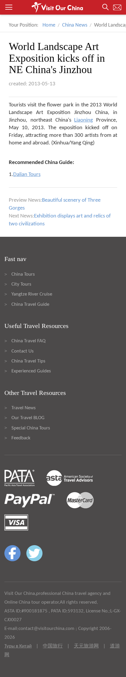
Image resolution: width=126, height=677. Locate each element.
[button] (63, 7)
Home (48, 25)
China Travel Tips (28, 361)
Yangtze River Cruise (31, 294)
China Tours (23, 274)
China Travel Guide (30, 304)
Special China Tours (30, 428)
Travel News (23, 407)
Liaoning (83, 120)
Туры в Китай (18, 646)
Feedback (20, 438)
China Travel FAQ (28, 340)
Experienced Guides (31, 371)
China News (74, 25)
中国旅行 (53, 646)
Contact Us (22, 351)
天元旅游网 (86, 646)
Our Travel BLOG (28, 417)
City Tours (21, 284)
